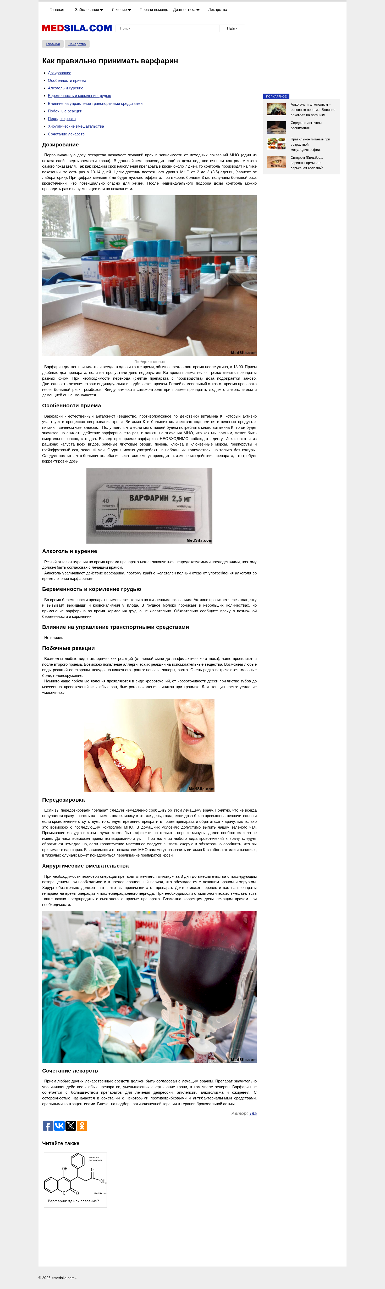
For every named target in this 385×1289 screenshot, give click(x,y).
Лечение (120, 9)
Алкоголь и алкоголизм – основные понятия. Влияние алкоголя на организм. (313, 109)
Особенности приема (67, 80)
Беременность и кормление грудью (79, 95)
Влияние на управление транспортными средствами (95, 103)
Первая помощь (154, 9)
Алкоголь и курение (65, 88)
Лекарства (217, 9)
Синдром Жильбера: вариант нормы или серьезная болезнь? (307, 163)
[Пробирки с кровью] (149, 275)
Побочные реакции (65, 111)
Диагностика (184, 9)
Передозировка (62, 118)
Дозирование (59, 73)
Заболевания (87, 9)
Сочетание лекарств (66, 134)
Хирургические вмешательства (76, 126)
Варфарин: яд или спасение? (73, 1201)
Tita (253, 1113)
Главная (57, 9)
